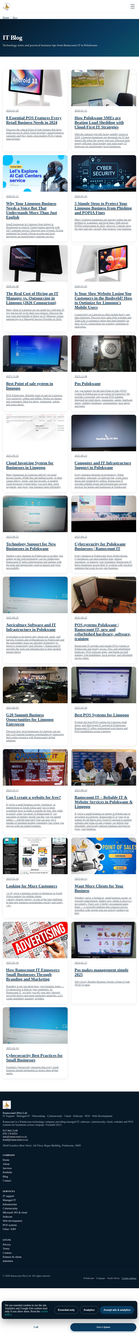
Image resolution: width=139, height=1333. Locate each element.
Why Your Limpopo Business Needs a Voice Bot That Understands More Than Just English (31, 210)
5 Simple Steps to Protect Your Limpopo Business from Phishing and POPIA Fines (103, 208)
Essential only (66, 1309)
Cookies (7, 1252)
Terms (6, 1248)
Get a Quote (103, 1327)
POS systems (10, 1225)
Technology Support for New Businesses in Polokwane (31, 546)
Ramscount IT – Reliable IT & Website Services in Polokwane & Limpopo (104, 802)
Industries (8, 1261)
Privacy (7, 1244)
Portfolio (7, 1172)
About (6, 1164)
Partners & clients (12, 1257)
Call (36, 1327)
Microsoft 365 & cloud (15, 1212)
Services (7, 1168)
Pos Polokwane (88, 383)
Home (6, 17)
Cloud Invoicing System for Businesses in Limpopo (30, 465)
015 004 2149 (10, 1130)
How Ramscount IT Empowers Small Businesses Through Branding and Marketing (32, 974)
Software (7, 1216)
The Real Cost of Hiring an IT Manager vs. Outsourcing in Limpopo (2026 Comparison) (32, 298)
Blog (5, 1176)
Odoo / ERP (9, 1229)
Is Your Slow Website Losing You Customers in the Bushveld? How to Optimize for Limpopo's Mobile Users (103, 300)
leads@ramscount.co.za (15, 1139)
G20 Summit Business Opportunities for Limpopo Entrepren (30, 719)
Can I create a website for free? (33, 797)
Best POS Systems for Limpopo (102, 715)
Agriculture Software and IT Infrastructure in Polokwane (31, 627)
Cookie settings (129, 1278)
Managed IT (9, 1200)
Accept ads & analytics (117, 1309)
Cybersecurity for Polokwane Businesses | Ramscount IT (100, 546)
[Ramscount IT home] (7, 6)
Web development (12, 1220)
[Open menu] (132, 6)
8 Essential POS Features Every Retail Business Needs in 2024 (34, 120)
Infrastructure (10, 1204)
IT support (8, 1196)
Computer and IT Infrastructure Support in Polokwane (103, 465)
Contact (7, 1180)
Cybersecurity (10, 1208)
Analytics (89, 1309)
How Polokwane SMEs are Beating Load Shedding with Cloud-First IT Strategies (99, 122)
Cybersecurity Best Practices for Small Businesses (34, 1057)
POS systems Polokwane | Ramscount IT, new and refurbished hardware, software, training (103, 632)
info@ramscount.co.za (15, 1136)
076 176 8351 (10, 1133)
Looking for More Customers (31, 886)
